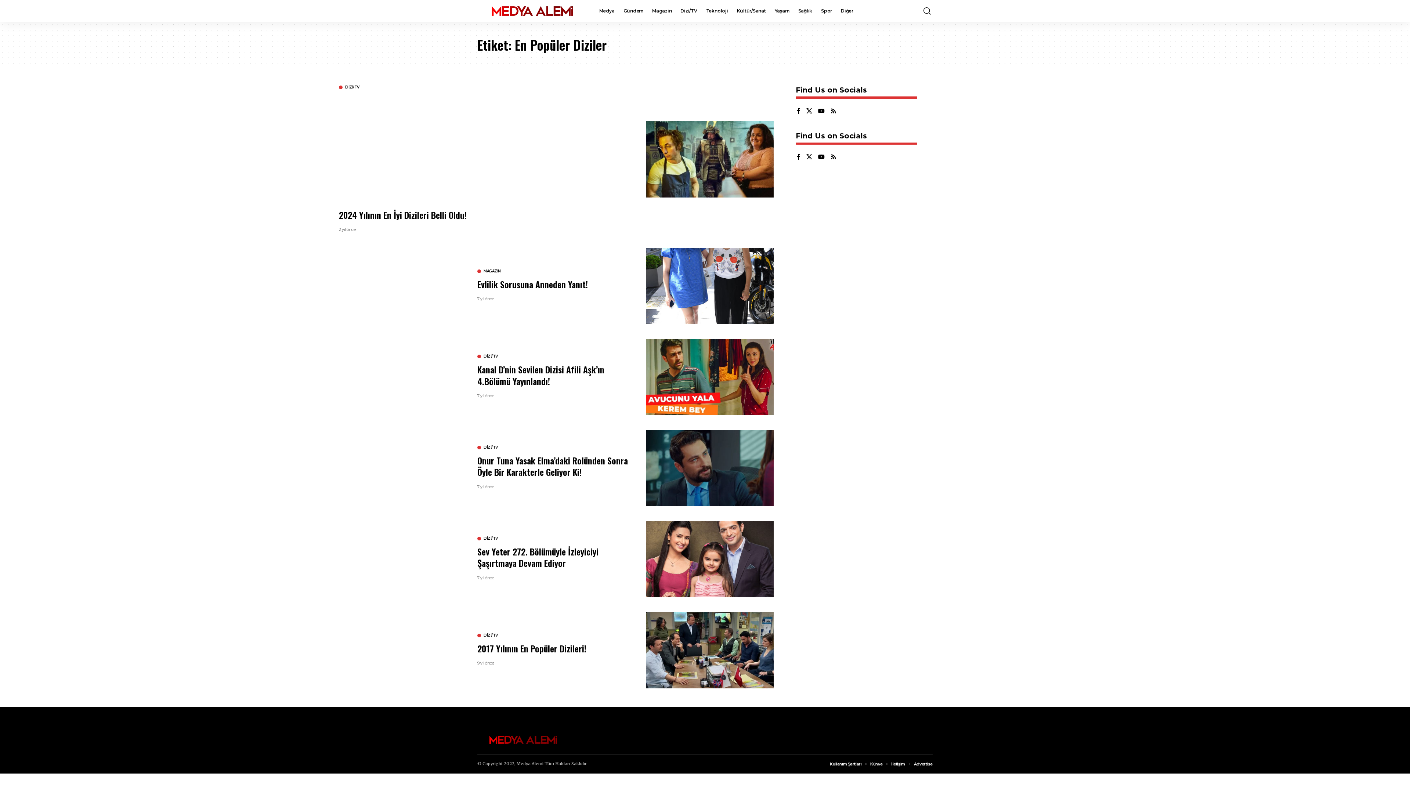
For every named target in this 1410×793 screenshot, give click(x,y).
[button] (927, 11)
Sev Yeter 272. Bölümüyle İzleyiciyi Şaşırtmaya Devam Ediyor (538, 557)
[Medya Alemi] (532, 11)
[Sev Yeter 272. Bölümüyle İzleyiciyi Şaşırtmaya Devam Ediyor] (710, 559)
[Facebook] (799, 111)
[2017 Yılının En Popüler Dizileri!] (710, 650)
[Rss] (833, 111)
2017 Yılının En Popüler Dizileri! (531, 648)
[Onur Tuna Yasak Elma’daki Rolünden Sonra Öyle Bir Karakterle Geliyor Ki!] (710, 468)
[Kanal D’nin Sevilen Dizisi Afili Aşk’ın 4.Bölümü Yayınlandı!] (710, 377)
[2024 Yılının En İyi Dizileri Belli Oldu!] (710, 159)
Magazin (492, 271)
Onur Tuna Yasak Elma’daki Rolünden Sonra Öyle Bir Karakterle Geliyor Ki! (552, 466)
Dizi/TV (352, 87)
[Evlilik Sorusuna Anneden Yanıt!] (710, 286)
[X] (809, 111)
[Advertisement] (559, 148)
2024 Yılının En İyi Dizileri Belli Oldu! (403, 214)
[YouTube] (821, 111)
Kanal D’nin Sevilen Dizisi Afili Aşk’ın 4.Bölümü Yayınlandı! (540, 375)
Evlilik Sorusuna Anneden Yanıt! (532, 284)
